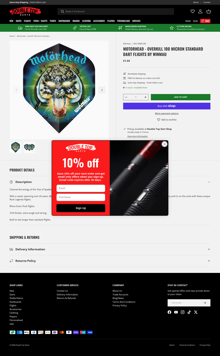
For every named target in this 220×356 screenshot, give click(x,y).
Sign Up (81, 208)
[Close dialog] (164, 144)
